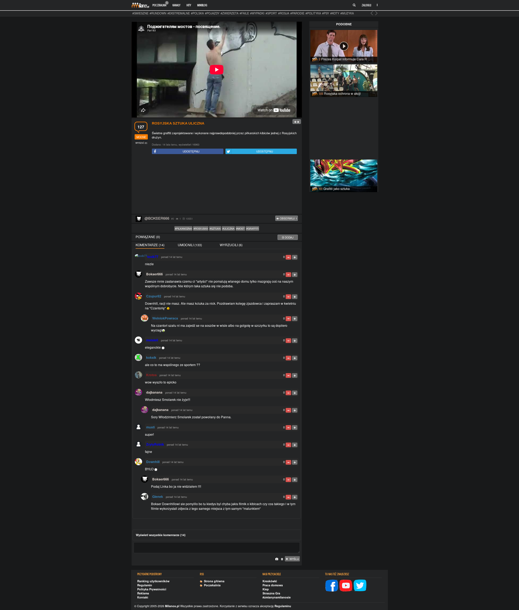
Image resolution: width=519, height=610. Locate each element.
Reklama (143, 593)
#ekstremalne (178, 13)
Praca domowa (273, 585)
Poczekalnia (159, 4)
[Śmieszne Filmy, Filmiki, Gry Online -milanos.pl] (140, 5)
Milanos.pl (172, 606)
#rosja (283, 13)
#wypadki (257, 13)
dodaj (289, 237)
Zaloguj (366, 5)
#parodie (297, 13)
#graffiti (252, 228)
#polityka (313, 13)
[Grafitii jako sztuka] (343, 175)
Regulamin (144, 585)
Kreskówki (270, 581)
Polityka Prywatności (151, 589)
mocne (141, 137)
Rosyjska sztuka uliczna (178, 123)
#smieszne (140, 13)
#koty (334, 13)
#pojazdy (212, 13)
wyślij (293, 559)
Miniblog (202, 5)
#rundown (158, 13)
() (141, 143)
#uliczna (228, 228)
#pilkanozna (183, 228)
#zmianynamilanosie (277, 597)
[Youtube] (345, 585)
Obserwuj (288, 218)
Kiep (266, 589)
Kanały (176, 5)
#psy (325, 13)
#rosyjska (201, 228)
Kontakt (142, 597)
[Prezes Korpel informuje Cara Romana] (343, 46)
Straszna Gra (271, 593)
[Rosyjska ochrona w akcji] (343, 80)
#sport (271, 13)
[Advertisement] (217, 184)
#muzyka (347, 13)
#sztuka (215, 228)
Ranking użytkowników (153, 581)
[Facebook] (331, 585)
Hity (189, 5)
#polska (197, 13)
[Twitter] (360, 585)
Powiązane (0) (148, 236)
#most (240, 228)
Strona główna (213, 581)
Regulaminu (283, 606)
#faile (244, 13)
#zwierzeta (229, 13)
